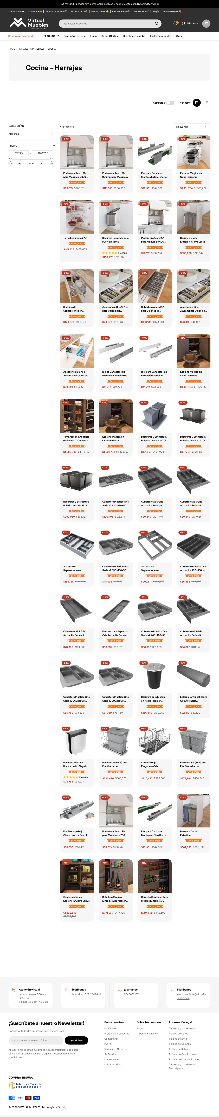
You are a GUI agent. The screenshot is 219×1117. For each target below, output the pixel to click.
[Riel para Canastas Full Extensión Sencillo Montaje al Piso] (155, 351)
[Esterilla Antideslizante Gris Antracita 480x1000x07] (194, 676)
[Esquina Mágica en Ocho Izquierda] (194, 152)
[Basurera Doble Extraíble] (194, 811)
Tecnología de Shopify (54, 1107)
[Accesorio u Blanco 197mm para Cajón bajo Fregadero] (77, 351)
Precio (13, 145)
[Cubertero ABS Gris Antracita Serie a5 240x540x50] (77, 610)
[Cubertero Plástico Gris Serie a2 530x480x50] (116, 546)
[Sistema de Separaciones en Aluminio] (77, 286)
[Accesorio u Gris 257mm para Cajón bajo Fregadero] (194, 286)
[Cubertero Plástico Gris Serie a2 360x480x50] (77, 676)
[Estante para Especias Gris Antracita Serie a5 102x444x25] (116, 610)
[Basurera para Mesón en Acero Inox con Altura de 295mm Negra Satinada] (155, 676)
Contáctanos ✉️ (16, 11)
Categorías (16, 125)
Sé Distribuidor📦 (79, 11)
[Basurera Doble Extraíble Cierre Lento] (194, 217)
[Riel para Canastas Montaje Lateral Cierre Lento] (155, 152)
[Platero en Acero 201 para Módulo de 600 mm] (155, 217)
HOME (12, 49)
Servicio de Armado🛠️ (56, 11)
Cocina (52, 49)
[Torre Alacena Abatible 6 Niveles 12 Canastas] (77, 416)
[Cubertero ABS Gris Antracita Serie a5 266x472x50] (194, 481)
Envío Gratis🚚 (35, 11)
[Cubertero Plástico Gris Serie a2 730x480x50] (116, 481)
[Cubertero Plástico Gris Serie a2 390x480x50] (116, 676)
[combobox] (110, 23)
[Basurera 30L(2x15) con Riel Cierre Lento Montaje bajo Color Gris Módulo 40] (194, 742)
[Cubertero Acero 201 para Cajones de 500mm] (155, 286)
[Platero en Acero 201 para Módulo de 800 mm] (77, 152)
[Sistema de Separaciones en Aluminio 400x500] (77, 546)
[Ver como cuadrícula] (197, 103)
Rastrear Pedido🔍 (121, 11)
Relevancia (182, 126)
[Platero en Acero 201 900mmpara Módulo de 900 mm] (116, 152)
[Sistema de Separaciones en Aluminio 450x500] (155, 546)
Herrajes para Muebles (31, 49)
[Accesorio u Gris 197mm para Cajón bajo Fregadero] (116, 286)
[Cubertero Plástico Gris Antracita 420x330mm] (194, 546)
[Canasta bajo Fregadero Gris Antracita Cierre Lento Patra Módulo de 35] (155, 742)
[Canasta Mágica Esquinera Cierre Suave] (77, 876)
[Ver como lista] (206, 103)
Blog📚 (155, 11)
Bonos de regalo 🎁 (172, 11)
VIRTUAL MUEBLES (29, 1107)
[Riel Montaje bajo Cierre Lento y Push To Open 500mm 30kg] (77, 811)
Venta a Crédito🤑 (100, 11)
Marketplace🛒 (141, 11)
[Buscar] (157, 23)
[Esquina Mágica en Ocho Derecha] (116, 416)
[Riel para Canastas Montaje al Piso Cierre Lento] (155, 811)
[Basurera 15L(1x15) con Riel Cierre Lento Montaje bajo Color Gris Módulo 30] (116, 742)
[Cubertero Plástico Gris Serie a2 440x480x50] (155, 610)
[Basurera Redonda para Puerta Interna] (116, 217)
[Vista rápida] (89, 143)
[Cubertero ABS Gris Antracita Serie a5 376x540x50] (155, 481)
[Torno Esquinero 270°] (77, 217)
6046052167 (131, 994)
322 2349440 (93, 994)
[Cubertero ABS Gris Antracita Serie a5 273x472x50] (194, 610)
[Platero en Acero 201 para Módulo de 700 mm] (116, 811)
